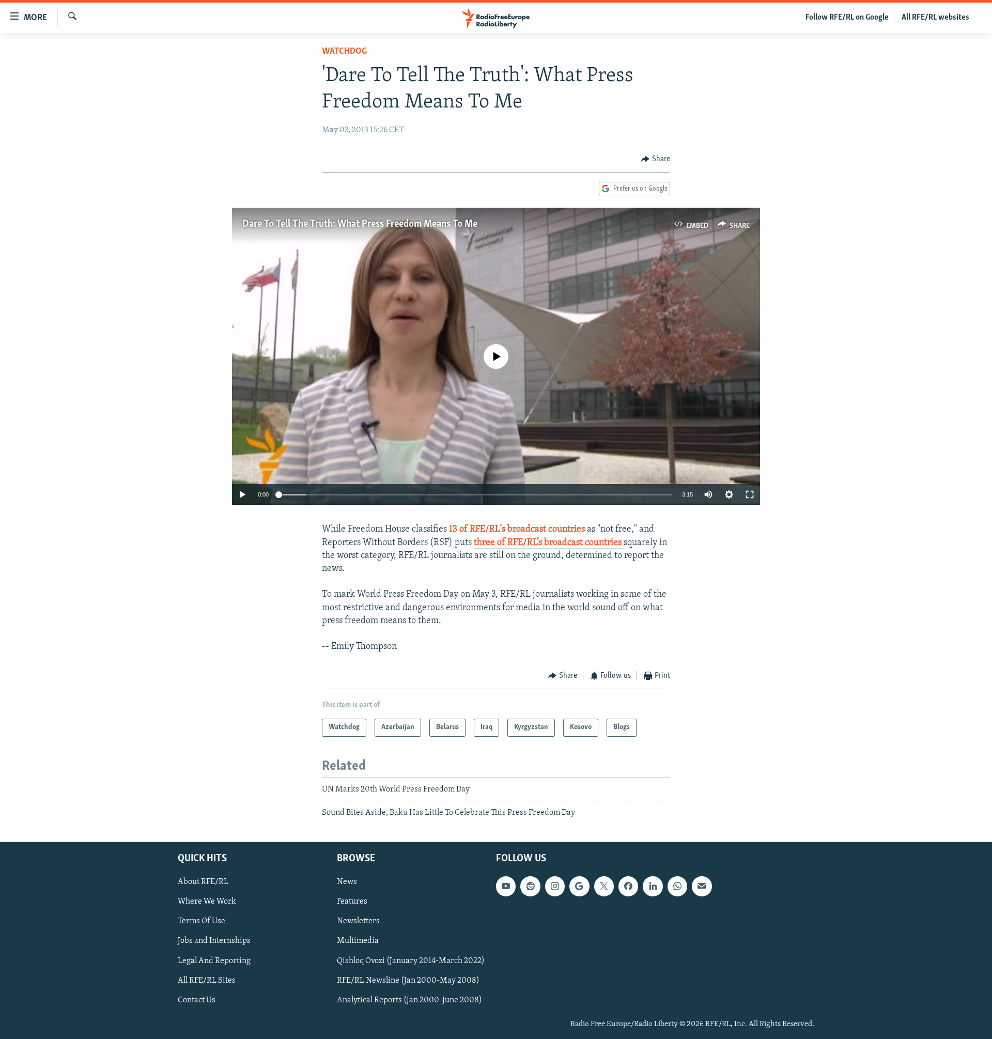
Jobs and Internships (214, 941)
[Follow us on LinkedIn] (652, 886)
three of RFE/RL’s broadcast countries (549, 543)
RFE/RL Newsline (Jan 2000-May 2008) (408, 980)
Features (352, 901)
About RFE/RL (203, 882)
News (347, 882)
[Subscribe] (701, 886)
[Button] (655, 159)
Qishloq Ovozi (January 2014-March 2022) (411, 960)
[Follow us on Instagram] (555, 886)
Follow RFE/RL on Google (847, 17)
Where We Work (207, 901)
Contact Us (196, 1000)
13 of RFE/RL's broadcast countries (518, 529)
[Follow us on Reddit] (530, 886)
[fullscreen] (749, 494)
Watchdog (344, 51)
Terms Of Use (201, 921)
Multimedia (358, 941)
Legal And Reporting (214, 960)
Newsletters (358, 921)
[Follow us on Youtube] (506, 886)
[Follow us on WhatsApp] (677, 886)
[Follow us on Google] (579, 886)
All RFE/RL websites (935, 17)
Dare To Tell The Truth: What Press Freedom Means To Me (359, 224)
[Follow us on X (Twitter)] (604, 886)
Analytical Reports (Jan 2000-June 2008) (409, 1000)
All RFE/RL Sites (207, 980)
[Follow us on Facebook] (628, 886)
